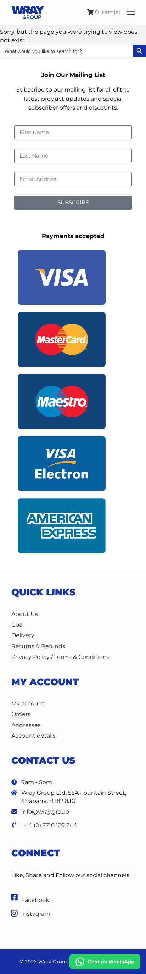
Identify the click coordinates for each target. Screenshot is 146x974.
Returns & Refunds (38, 646)
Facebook (35, 900)
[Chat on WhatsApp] (104, 961)
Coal (17, 624)
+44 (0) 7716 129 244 (49, 825)
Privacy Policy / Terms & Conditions (60, 657)
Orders (20, 714)
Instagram (35, 913)
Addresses (26, 725)
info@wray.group (45, 811)
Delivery (22, 635)
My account (28, 703)
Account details (33, 735)
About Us (24, 614)
